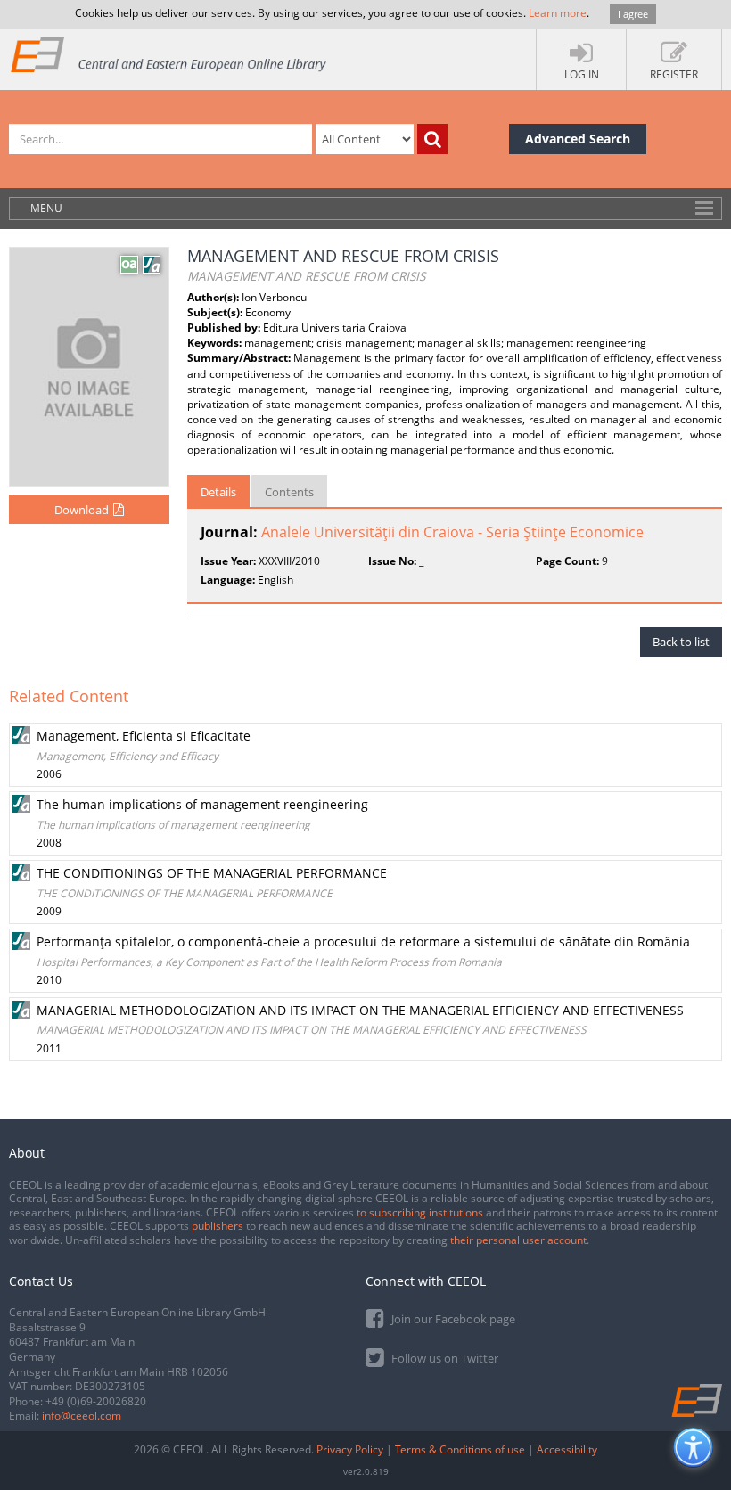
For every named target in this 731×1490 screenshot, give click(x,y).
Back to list (681, 642)
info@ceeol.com (81, 1415)
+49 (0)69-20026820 (95, 1401)
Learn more (558, 12)
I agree (633, 13)
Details (218, 492)
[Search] (432, 139)
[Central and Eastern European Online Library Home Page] (169, 54)
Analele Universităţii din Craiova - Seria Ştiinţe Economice (452, 532)
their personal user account (518, 1240)
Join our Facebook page (452, 1319)
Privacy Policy (349, 1449)
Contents (289, 492)
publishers (217, 1225)
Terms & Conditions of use (460, 1449)
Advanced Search (577, 138)
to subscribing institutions (420, 1212)
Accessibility (567, 1449)
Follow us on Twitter (443, 1358)
